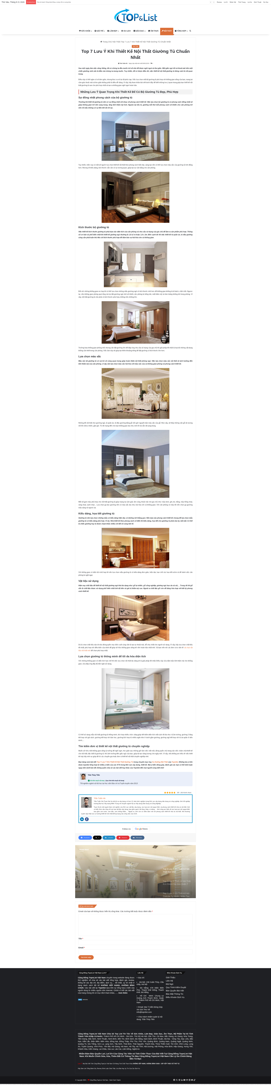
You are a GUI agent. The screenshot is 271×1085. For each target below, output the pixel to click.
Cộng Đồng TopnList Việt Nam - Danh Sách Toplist (105, 1080)
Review (219, 2)
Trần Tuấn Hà (123, 63)
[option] (135, 871)
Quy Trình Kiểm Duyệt (176, 987)
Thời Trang (241, 2)
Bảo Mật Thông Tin (174, 994)
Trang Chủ (107, 42)
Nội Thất (167, 31)
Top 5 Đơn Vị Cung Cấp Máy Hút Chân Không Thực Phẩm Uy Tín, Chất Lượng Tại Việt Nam (60, 2)
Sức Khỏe (85, 31)
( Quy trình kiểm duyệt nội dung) (114, 780)
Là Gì (226, 2)
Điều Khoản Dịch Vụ (175, 997)
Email (81, 948)
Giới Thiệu (170, 977)
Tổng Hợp (181, 31)
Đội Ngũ (169, 984)
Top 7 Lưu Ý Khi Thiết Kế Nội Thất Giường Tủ (115, 762)
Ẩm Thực (154, 31)
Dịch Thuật (257, 2)
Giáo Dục (139, 31)
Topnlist (175, 762)
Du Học (265, 2)
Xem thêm (122, 993)
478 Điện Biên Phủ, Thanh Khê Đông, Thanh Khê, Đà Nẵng (150, 990)
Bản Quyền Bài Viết (175, 991)
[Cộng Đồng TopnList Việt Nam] (135, 16)
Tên (80, 939)
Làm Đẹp (113, 31)
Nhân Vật (233, 2)
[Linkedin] (82, 819)
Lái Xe (250, 2)
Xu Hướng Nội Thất (160, 762)
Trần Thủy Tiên (94, 775)
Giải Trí (99, 31)
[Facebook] (87, 819)
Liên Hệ (169, 981)
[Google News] (141, 829)
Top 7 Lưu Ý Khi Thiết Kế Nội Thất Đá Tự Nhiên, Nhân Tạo (108, 868)
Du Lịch (127, 31)
